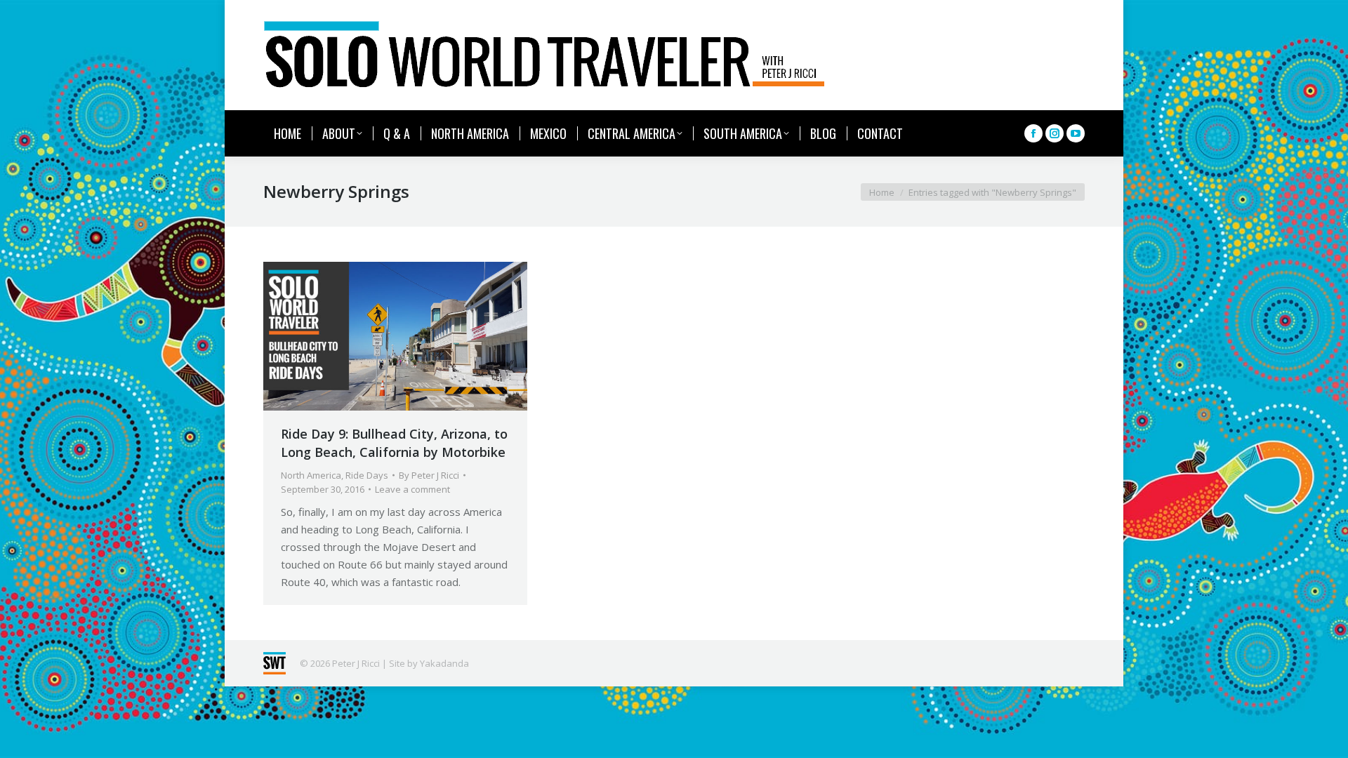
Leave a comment (412, 489)
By (429, 475)
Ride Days (366, 475)
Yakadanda (444, 663)
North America (311, 475)
